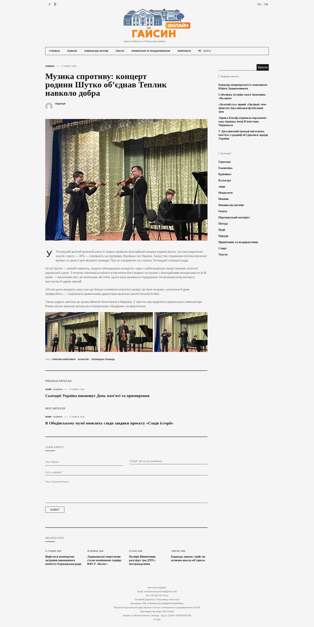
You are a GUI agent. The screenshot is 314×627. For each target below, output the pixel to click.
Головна (54, 51)
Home (48, 389)
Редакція (60, 104)
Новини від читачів (96, 51)
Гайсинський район (64, 359)
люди (221, 186)
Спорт (222, 248)
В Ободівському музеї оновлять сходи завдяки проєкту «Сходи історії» (109, 423)
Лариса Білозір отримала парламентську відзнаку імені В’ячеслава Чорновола (242, 121)
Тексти (120, 51)
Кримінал (224, 174)
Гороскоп (224, 161)
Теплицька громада (103, 359)
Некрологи (184, 51)
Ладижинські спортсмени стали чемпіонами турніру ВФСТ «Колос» (104, 560)
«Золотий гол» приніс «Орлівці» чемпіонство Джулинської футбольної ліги (242, 108)
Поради (223, 235)
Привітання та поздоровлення (150, 51)
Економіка (225, 168)
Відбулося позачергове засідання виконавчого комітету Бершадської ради (63, 560)
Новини (72, 51)
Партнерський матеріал (234, 217)
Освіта (222, 211)
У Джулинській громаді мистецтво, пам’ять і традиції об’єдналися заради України (243, 135)
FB (266, 4)
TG (259, 4)
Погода (223, 223)
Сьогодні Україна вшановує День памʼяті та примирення (97, 395)
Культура (83, 359)
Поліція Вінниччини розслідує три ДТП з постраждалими (142, 560)
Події (221, 229)
